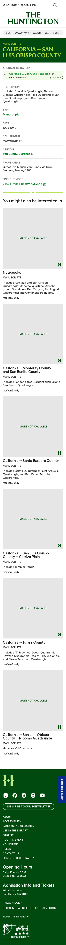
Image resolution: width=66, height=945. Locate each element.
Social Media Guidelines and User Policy (29, 908)
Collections (22, 33)
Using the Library (15, 830)
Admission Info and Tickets (29, 885)
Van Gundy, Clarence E (18, 154)
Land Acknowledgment (19, 826)
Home (8, 33)
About (7, 816)
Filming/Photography (18, 858)
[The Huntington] (33, 18)
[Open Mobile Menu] (61, 5)
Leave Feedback (62, 789)
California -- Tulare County (24, 642)
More (56, 33)
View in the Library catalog (22, 185)
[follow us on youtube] (41, 796)
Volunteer (10, 844)
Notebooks (12, 272)
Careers (8, 835)
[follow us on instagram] (32, 796)
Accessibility (12, 821)
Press (7, 849)
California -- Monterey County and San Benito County (27, 370)
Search (37, 33)
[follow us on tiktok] (5, 796)
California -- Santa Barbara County (31, 461)
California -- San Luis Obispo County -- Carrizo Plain (26, 555)
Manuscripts (11, 114)
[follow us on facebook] (14, 796)
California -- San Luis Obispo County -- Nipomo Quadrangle (27, 736)
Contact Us (11, 853)
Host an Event (13, 839)
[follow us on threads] (23, 796)
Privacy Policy (12, 902)
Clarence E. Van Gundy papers (29, 73)
